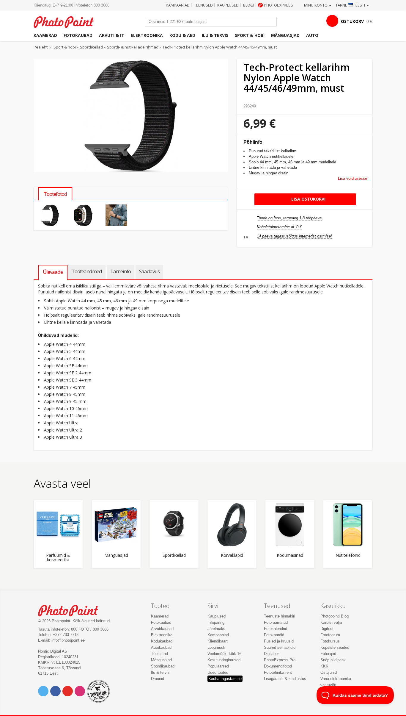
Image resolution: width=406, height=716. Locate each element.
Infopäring (215, 622)
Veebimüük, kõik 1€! (225, 653)
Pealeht (41, 47)
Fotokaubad (78, 35)
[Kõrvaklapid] (232, 524)
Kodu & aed (182, 35)
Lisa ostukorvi (307, 199)
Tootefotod (55, 194)
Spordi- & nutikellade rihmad (132, 47)
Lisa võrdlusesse (352, 178)
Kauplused (228, 5)
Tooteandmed (87, 271)
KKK (324, 666)
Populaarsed (218, 666)
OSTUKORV (352, 21)
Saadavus (149, 271)
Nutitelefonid (348, 555)
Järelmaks (216, 628)
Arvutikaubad (162, 628)
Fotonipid (328, 653)
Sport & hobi (250, 35)
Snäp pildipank (333, 660)
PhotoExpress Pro (279, 660)
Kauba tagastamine (225, 678)
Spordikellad (91, 47)
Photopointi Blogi (335, 616)
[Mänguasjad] (116, 524)
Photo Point (72, 610)
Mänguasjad (285, 35)
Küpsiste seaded (334, 647)
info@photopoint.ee (68, 640)
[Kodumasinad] (289, 524)
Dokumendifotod (278, 666)
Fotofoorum (330, 635)
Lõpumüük (216, 647)
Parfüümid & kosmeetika (58, 557)
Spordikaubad (162, 666)
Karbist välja (331, 622)
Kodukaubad (161, 641)
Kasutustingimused (223, 660)
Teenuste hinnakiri (279, 616)
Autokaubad (161, 647)
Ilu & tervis (215, 35)
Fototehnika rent (278, 672)
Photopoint (67, 21)
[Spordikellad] (174, 524)
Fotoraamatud (276, 622)
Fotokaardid (274, 635)
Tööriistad (159, 653)
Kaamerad (45, 35)
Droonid (157, 678)
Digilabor (271, 653)
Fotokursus (330, 641)
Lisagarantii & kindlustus (285, 678)
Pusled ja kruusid (279, 641)
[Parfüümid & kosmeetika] (58, 524)
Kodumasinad (290, 555)
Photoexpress (278, 5)
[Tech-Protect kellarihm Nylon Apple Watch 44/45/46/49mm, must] (50, 215)
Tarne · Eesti (351, 5)
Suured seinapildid (279, 647)
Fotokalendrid (275, 628)
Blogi (248, 5)
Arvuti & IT (111, 35)
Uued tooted (217, 672)
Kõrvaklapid (232, 555)
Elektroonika (147, 35)
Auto (312, 35)
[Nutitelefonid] (347, 524)
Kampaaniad (178, 5)
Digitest (326, 628)
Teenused (203, 5)
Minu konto (316, 5)
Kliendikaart (217, 641)
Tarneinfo (120, 271)
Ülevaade (53, 271)
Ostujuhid (328, 672)
